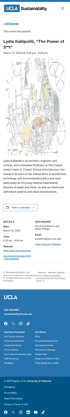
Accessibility (10, 392)
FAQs (37, 336)
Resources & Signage (45, 350)
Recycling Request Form (46, 341)
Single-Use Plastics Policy (47, 358)
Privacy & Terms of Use (16, 404)
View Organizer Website (48, 244)
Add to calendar (21, 207)
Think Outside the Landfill (46, 363)
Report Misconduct (13, 398)
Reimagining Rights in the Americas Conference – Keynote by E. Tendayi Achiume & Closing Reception (19, 276)
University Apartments (14, 341)
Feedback (8, 363)
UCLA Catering (11, 350)
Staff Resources (11, 358)
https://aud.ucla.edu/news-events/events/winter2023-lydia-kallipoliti (17, 254)
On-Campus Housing (14, 336)
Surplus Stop (41, 354)
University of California (39, 381)
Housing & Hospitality (14, 332)
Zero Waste (40, 332)
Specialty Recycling (44, 345)
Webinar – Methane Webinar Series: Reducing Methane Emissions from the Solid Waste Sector (50, 276)
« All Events (11, 23)
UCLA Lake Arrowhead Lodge (18, 354)
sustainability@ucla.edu (18, 314)
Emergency (9, 387)
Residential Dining (12, 345)
